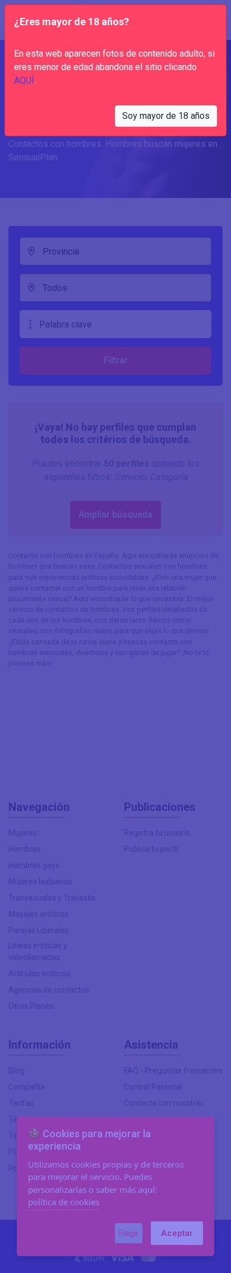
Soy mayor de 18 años (166, 115)
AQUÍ (24, 80)
